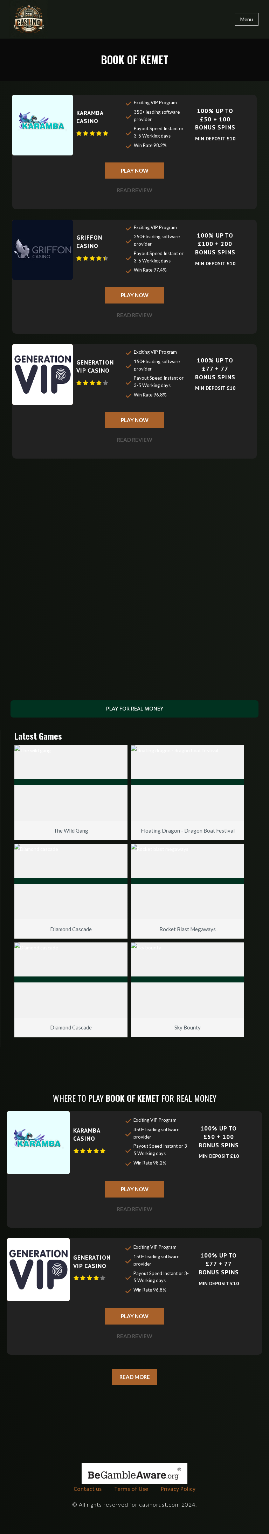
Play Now (135, 170)
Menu (246, 19)
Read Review (134, 190)
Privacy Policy (178, 1489)
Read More (134, 1377)
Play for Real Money (134, 709)
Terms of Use (131, 1489)
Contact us (88, 1489)
